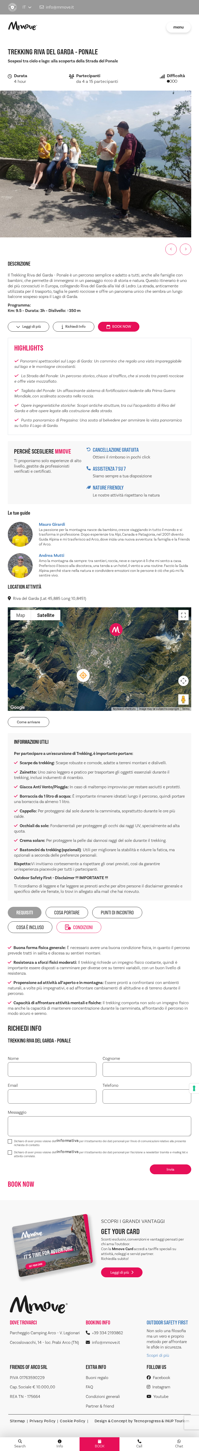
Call (139, 1446)
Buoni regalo (97, 1377)
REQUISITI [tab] (24, 912)
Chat (179, 1446)
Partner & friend (100, 1406)
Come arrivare (28, 722)
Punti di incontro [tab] (117, 912)
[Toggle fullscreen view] (183, 615)
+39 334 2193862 (107, 1333)
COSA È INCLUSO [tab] (30, 927)
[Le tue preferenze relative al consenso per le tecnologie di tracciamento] (194, 1088)
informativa (68, 1141)
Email (13, 1085)
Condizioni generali (103, 1396)
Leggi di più (31, 326)
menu (178, 27)
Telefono (110, 1085)
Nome (13, 1058)
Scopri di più (158, 1355)
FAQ (89, 1387)
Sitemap (17, 1421)
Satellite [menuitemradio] (45, 615)
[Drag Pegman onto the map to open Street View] (183, 699)
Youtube (160, 1396)
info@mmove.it (60, 7)
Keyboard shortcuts (124, 709)
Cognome (111, 1058)
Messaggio (17, 1112)
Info (59, 1446)
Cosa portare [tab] (67, 912)
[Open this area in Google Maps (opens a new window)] (17, 707)
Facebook (161, 1377)
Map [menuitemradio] (20, 615)
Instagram (161, 1387)
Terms (186, 709)
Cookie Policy (72, 1421)
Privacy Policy (43, 1421)
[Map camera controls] (183, 681)
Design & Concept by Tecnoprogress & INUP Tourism (142, 1421)
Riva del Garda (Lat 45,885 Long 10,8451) (49, 598)
